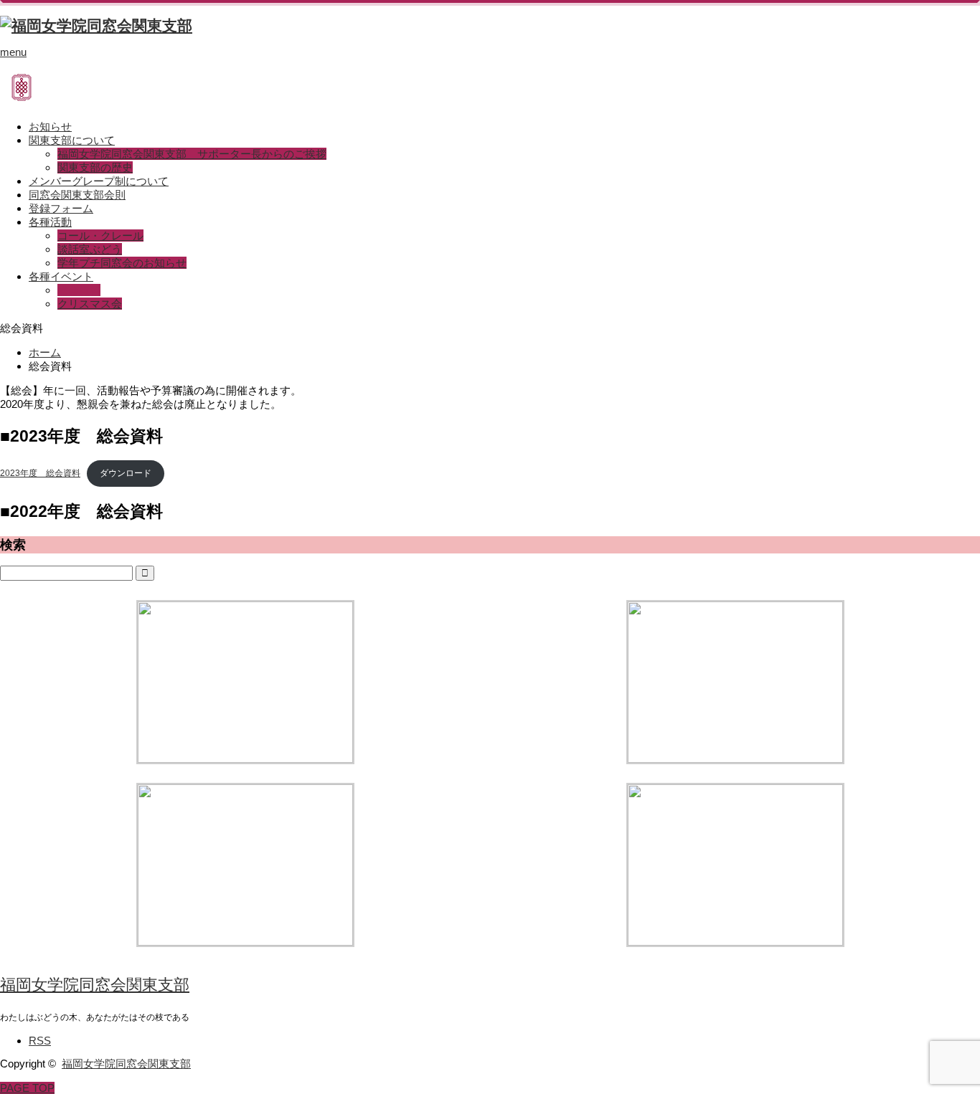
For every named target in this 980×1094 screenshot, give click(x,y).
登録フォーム (61, 208)
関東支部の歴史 (95, 167)
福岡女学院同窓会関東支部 (94, 985)
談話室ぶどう (89, 249)
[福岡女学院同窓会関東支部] (96, 25)
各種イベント (61, 276)
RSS (40, 1040)
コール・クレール (100, 235)
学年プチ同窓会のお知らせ (122, 263)
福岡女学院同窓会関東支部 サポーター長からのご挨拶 (191, 154)
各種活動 (50, 222)
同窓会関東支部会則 (77, 195)
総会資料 (78, 290)
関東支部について (72, 140)
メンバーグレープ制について (99, 181)
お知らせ (50, 126)
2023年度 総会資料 (40, 473)
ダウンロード (125, 473)
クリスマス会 (89, 304)
